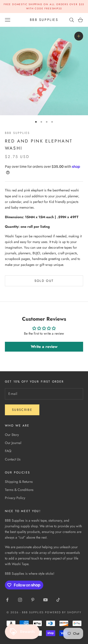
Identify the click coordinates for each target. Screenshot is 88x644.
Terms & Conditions (19, 489)
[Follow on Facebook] (7, 599)
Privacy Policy (15, 497)
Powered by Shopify (63, 612)
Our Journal (13, 442)
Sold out (44, 280)
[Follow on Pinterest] (32, 599)
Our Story (12, 434)
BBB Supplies (17, 133)
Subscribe (22, 409)
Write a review (44, 346)
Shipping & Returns (19, 481)
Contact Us (13, 459)
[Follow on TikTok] (58, 599)
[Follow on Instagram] (20, 599)
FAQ (8, 450)
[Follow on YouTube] (45, 599)
